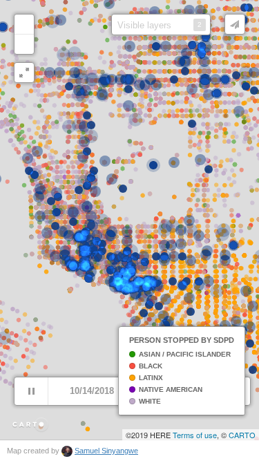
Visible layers (159, 25)
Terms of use (195, 434)
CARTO (242, 434)
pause (31, 391)
